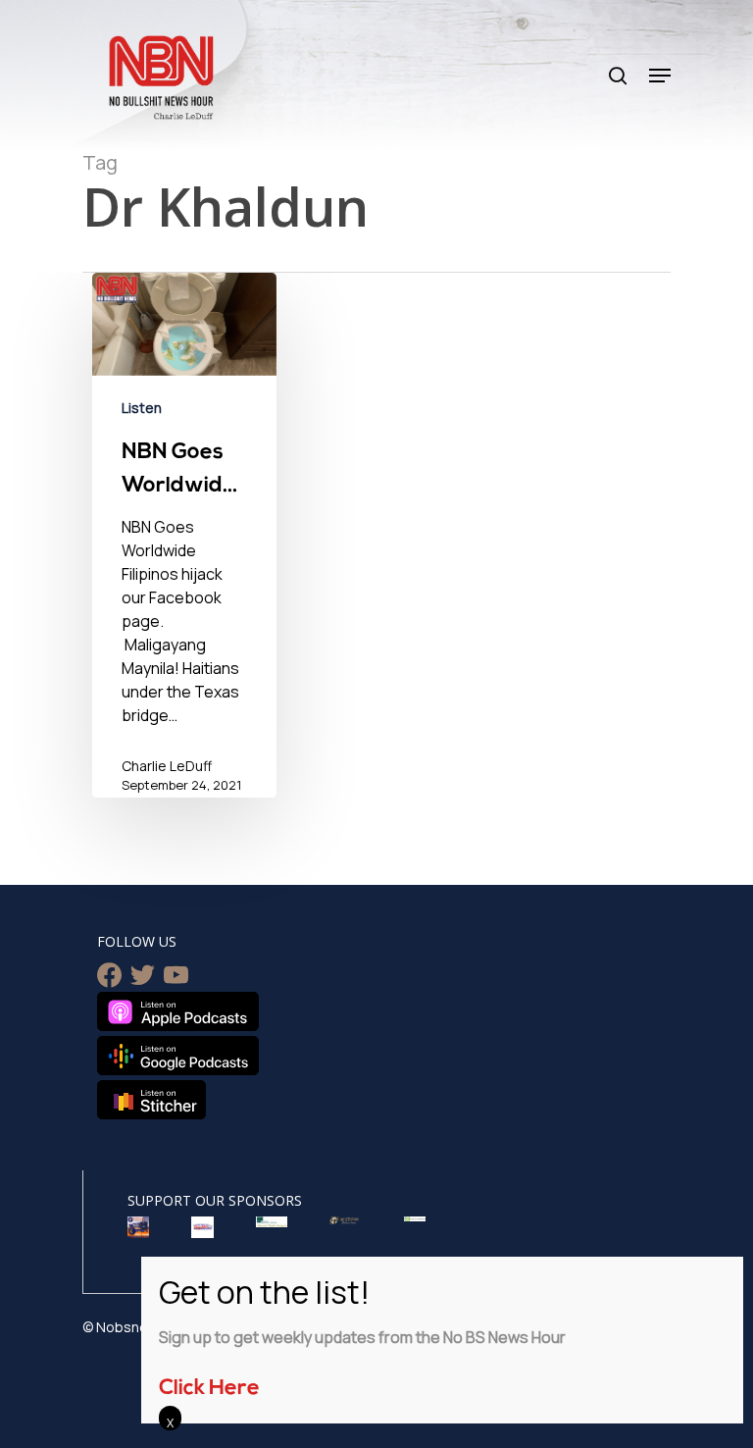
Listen (142, 407)
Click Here (209, 1388)
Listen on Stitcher (151, 1099)
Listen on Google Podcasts (178, 1055)
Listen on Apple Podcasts (178, 1011)
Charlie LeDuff (167, 765)
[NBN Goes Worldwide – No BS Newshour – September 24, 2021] (184, 548)
